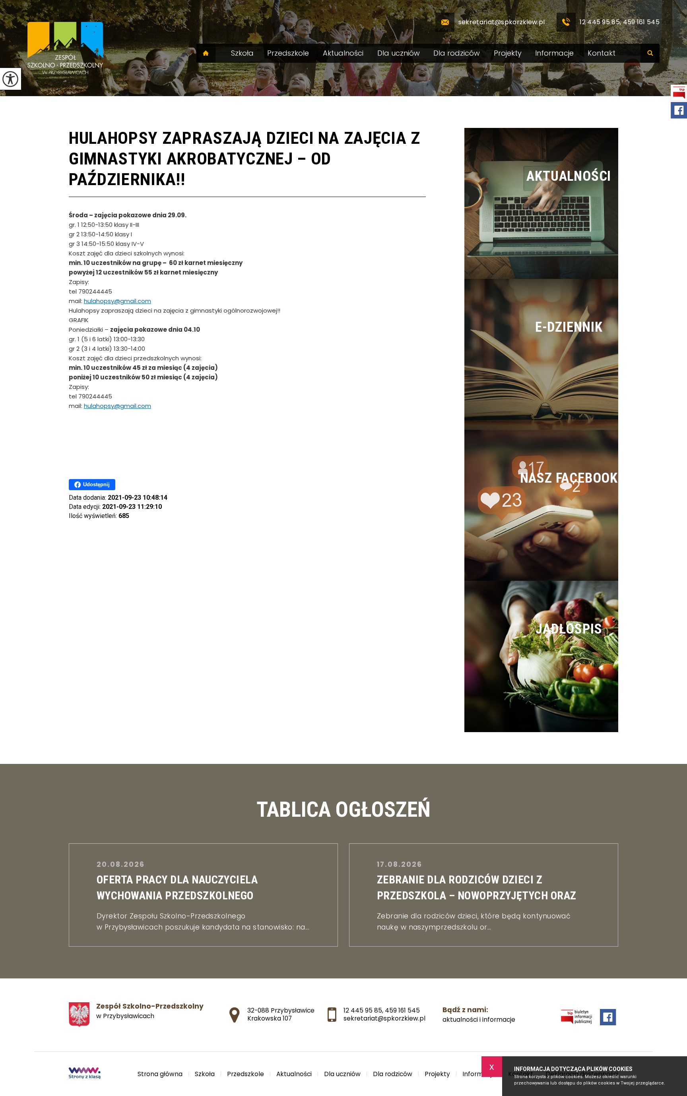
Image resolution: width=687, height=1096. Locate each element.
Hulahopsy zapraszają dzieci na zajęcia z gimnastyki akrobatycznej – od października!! (244, 158)
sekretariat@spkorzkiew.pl (501, 22)
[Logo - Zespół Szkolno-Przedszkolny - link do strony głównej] (65, 48)
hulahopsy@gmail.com (117, 301)
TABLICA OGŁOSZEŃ (343, 809)
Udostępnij (96, 484)
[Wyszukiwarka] (650, 53)
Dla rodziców (456, 53)
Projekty (508, 53)
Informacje (554, 53)
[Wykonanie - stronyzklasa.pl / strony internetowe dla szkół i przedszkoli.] (85, 1074)
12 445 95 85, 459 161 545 (620, 22)
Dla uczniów (398, 53)
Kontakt (601, 53)
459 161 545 (402, 1010)
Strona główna (205, 53)
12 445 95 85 (363, 1010)
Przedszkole (288, 53)
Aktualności (343, 53)
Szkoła (242, 53)
